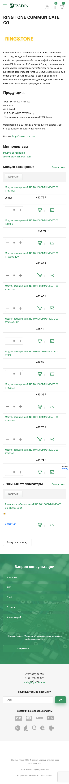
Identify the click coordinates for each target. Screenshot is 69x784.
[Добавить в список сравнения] (45, 210)
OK (60, 699)
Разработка (22, 776)
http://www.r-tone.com (23, 136)
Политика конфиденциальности (34, 769)
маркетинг (35, 776)
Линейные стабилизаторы (17, 156)
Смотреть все (59, 167)
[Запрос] (51, 210)
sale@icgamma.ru (34, 682)
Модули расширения (14, 152)
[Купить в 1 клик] (39, 210)
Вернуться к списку (17, 542)
